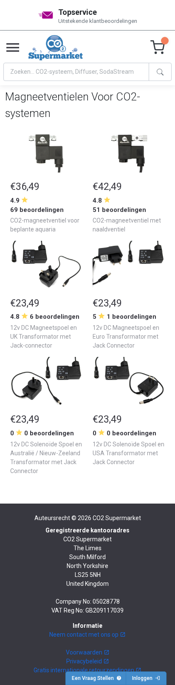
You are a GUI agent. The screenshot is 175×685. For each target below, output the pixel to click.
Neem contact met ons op (84, 634)
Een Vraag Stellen (94, 678)
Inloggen (143, 678)
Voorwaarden (85, 652)
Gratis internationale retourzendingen (84, 670)
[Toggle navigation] (12, 48)
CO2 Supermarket (117, 518)
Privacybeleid (84, 661)
